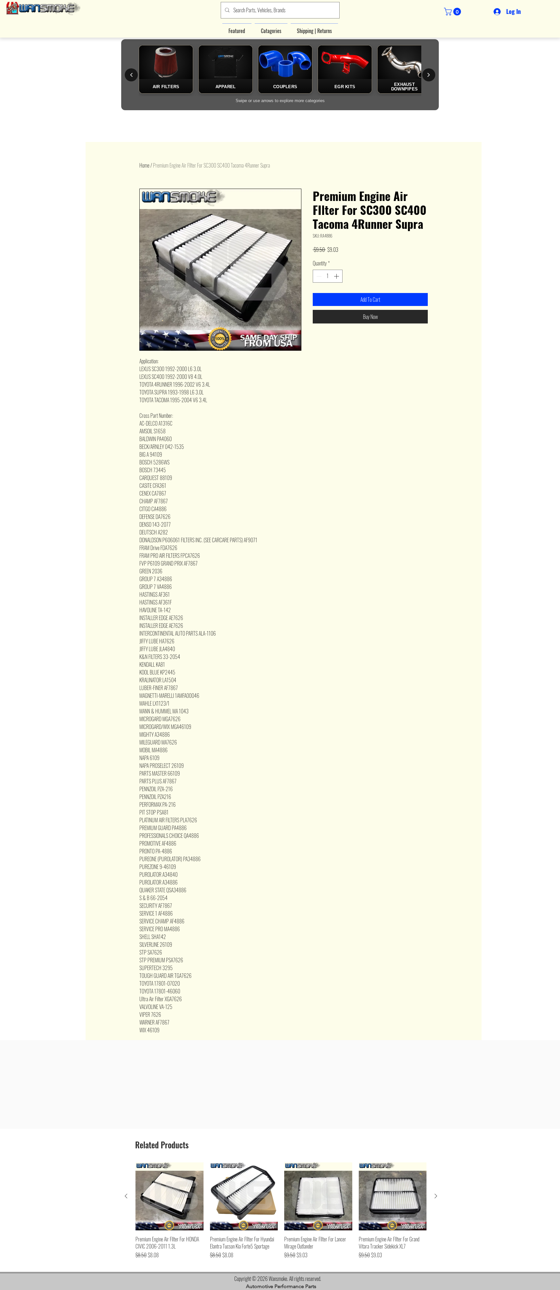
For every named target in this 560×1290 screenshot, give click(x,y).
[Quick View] (169, 1196)
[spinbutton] (327, 276)
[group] (281, 1214)
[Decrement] (318, 276)
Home (144, 165)
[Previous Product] (126, 1196)
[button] (453, 12)
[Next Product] (436, 1196)
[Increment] (337, 276)
